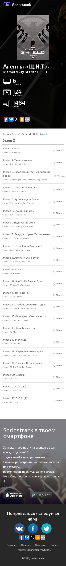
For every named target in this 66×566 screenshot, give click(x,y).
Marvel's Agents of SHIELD (26, 134)
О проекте (40, 544)
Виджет (55, 544)
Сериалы (7, 134)
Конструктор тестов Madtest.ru (34, 549)
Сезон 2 (43, 134)
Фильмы (25, 544)
